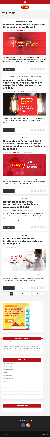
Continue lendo (8, 69)
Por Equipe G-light (18, 30)
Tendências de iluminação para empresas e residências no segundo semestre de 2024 (22, 350)
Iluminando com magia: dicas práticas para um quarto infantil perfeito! (19, 344)
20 (37, 294)
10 (33, 294)
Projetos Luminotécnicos (9, 390)
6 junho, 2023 (6, 247)
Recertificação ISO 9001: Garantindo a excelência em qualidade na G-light (20, 204)
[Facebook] (23, 427)
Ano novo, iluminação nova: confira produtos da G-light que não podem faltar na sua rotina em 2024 (23, 84)
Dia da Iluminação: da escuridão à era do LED (13, 341)
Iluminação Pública (7, 375)
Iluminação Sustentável (8, 378)
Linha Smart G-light (7, 384)
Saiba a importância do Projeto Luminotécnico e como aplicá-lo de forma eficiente (22, 348)
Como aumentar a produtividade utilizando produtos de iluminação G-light (20, 346)
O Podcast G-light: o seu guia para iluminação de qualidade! (24, 25)
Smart (4, 396)
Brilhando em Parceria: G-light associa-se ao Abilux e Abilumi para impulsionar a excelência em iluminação (24, 145)
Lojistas (5, 387)
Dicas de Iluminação (21, 21)
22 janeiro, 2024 (7, 30)
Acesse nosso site (45, 434)
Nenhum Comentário (30, 30)
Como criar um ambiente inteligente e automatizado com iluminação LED (23, 241)
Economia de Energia (28, 77)
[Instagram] (28, 427)
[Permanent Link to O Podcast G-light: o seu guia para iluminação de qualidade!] (24, 54)
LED (4, 381)
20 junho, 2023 (7, 152)
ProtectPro (6, 393)
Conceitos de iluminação (9, 363)
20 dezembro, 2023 (8, 91)
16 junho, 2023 (7, 210)
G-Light (31, 21)
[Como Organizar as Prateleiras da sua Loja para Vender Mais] (22, 316)
